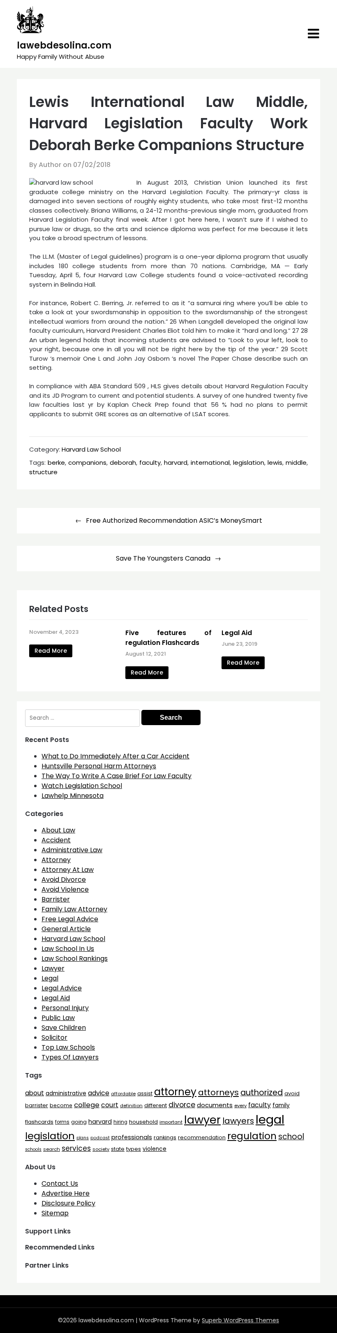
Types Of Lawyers (70, 1057)
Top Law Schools (68, 1047)
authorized (261, 1092)
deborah (123, 462)
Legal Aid (237, 633)
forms (62, 1122)
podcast (100, 1138)
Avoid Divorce (64, 879)
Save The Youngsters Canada (163, 558)
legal (270, 1119)
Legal (50, 978)
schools (33, 1149)
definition (131, 1105)
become (61, 1105)
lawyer (202, 1119)
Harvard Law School (91, 449)
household (143, 1122)
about (34, 1093)
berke (56, 462)
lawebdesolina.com (64, 45)
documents (215, 1105)
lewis (275, 462)
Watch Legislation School (82, 786)
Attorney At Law (68, 869)
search (51, 1149)
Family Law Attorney (74, 909)
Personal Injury (65, 1008)
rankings (165, 1137)
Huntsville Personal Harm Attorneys (99, 766)
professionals (131, 1137)
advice (98, 1093)
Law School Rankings (75, 958)
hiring (120, 1122)
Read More (51, 651)
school (291, 1136)
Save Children (64, 1027)
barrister (36, 1105)
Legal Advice (62, 988)
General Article (66, 929)
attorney (175, 1092)
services (76, 1148)
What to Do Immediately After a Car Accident (115, 756)
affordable (123, 1093)
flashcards (39, 1122)
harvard (175, 462)
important (170, 1122)
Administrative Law (72, 850)
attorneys (218, 1092)
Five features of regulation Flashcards (168, 637)
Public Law (58, 1017)
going (79, 1121)
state (118, 1148)
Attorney (56, 860)
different (155, 1105)
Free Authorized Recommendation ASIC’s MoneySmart (174, 520)
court (109, 1105)
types (133, 1149)
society (100, 1149)
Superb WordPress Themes (240, 1320)
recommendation (202, 1137)
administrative (66, 1093)
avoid (292, 1093)
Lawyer (53, 968)
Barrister (56, 899)
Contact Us (60, 1183)
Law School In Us (68, 948)
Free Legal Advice (70, 919)
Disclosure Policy (68, 1203)
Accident (56, 840)
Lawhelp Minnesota (73, 795)
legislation (248, 462)
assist (144, 1093)
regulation (252, 1136)
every (240, 1105)
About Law (58, 830)
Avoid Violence (65, 889)
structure (43, 472)
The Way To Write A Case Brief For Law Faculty (117, 776)
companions (87, 462)
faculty (150, 462)
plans (82, 1138)
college (86, 1105)
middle (296, 462)
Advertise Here (66, 1193)
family (281, 1105)
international (210, 462)
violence (154, 1149)
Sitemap (55, 1213)
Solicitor (54, 1037)
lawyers (238, 1121)
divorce (181, 1105)
